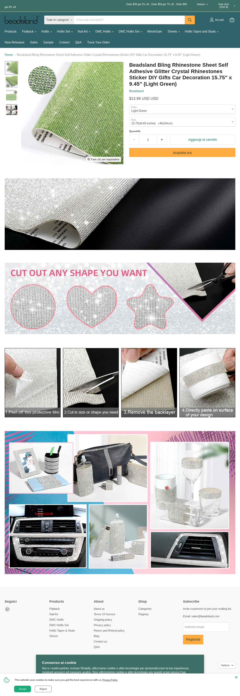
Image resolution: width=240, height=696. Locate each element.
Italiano (201, 4)
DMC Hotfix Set (129, 31)
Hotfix (45, 31)
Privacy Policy (110, 680)
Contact (64, 42)
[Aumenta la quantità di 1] (162, 140)
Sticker (53, 636)
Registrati (193, 639)
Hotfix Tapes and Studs (200, 31)
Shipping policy (103, 619)
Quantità (134, 131)
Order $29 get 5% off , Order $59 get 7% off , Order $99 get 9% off (96, 5)
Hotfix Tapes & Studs (62, 630)
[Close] (236, 677)
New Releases (14, 42)
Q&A (78, 42)
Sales (34, 42)
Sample (48, 42)
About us (99, 608)
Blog (96, 636)
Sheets (173, 31)
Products (10, 31)
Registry (143, 614)
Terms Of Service (104, 614)
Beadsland (136, 91)
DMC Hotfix (103, 31)
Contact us (100, 641)
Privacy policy (102, 625)
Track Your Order (98, 42)
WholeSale (154, 31)
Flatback (28, 31)
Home (9, 54)
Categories (145, 608)
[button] (11, 67)
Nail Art (83, 31)
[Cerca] (190, 20)
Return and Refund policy (109, 630)
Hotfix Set (64, 31)
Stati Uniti (223, 5)
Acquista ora (182, 153)
